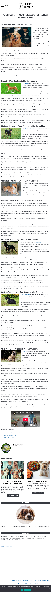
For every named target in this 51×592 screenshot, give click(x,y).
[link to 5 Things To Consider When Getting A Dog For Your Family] (12, 470)
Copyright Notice (33, 583)
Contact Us (14, 580)
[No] (49, 588)
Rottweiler (38, 242)
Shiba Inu (25, 185)
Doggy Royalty (18, 445)
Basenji (27, 83)
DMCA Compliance (23, 583)
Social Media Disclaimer (44, 580)
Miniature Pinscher (29, 128)
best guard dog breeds (9, 437)
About (8, 580)
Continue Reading (13, 495)
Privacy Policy (32, 580)
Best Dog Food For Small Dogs (38, 481)
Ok (22, 590)
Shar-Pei (24, 351)
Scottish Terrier (26, 294)
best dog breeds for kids (10, 435)
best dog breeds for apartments (12, 433)
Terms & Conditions (23, 580)
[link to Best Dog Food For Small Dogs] (38, 470)
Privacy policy (27, 590)
